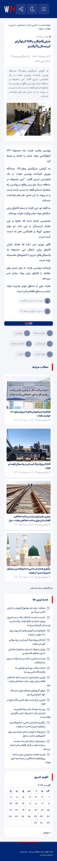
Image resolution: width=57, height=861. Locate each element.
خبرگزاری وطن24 (18, 56)
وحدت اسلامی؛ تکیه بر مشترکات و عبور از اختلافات (26, 660)
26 (22, 816)
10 (36, 803)
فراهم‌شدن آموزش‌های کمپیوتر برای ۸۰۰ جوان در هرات (30, 414)
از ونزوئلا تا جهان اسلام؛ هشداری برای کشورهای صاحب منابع (26, 734)
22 (48, 816)
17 (36, 810)
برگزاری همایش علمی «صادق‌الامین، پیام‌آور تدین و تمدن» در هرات (29, 571)
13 (16, 803)
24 (35, 816)
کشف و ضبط (18, 343)
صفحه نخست (45, 25)
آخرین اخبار (32, 25)
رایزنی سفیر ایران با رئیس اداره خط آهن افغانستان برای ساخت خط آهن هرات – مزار (30, 518)
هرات (40, 29)
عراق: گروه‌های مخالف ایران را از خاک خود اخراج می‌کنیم (27, 692)
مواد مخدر (40, 354)
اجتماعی (21, 25)
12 (23, 803)
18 (29, 810)
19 (23, 810)
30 (41, 823)
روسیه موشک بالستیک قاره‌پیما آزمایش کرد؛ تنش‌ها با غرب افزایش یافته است (30, 713)
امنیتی (12, 25)
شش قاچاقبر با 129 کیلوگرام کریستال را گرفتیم (32, 44)
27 (16, 816)
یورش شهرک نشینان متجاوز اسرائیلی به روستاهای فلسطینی (26, 651)
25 (29, 816)
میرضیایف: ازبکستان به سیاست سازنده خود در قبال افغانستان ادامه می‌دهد (30, 745)
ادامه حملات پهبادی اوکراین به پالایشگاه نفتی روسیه (30, 670)
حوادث (48, 29)
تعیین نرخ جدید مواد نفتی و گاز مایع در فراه (26, 702)
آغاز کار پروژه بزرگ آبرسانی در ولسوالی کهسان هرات (29, 466)
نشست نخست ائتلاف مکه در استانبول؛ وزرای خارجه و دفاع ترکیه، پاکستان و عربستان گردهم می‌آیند (29, 621)
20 (17, 810)
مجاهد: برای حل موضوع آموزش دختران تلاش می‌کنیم (26, 610)
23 (41, 816)
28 (10, 816)
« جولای (47, 833)
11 (30, 803)
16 (42, 810)
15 (48, 810)
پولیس (18, 333)
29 (48, 823)
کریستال (40, 343)
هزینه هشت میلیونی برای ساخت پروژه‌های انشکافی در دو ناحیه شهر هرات (31, 758)
